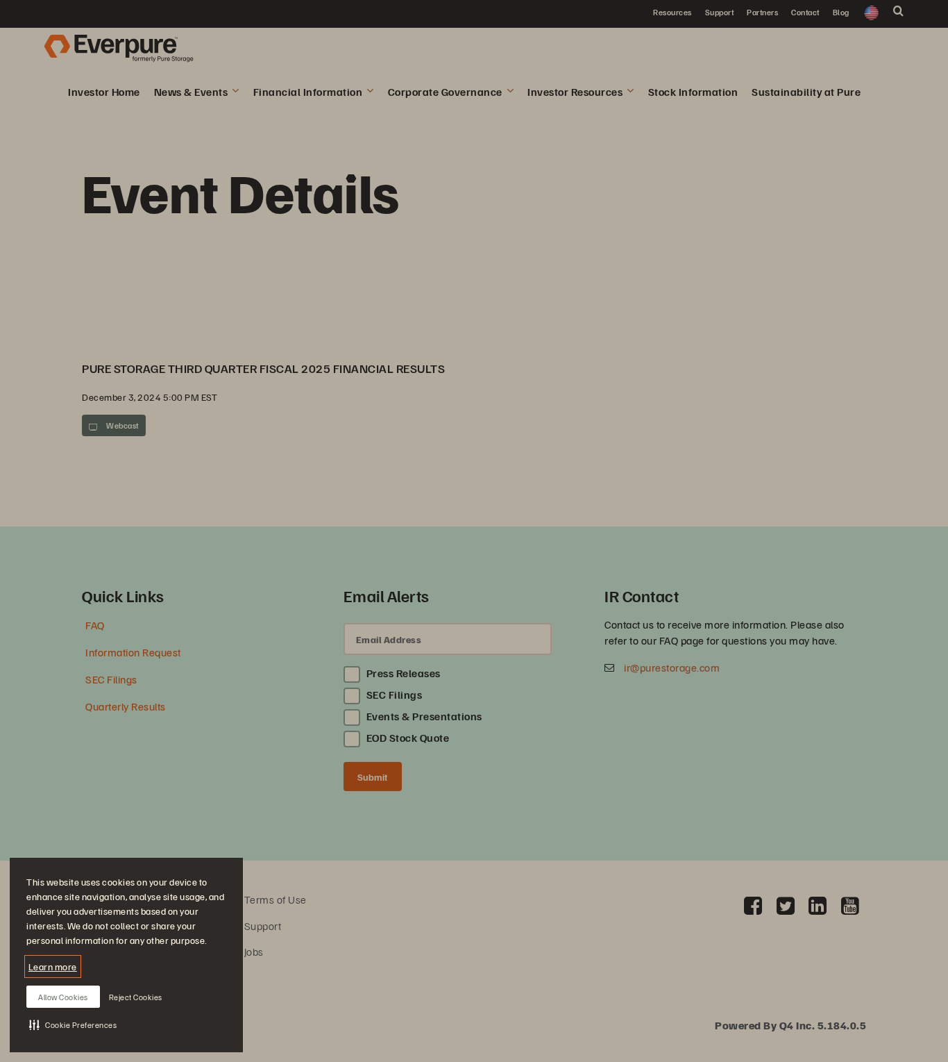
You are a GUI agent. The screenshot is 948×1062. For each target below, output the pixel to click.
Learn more (52, 966)
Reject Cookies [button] (135, 997)
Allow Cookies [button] (63, 997)
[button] (72, 1024)
